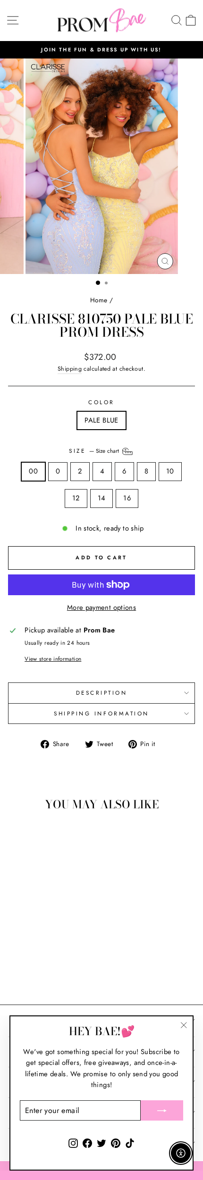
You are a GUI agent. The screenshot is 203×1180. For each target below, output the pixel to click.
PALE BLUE (101, 420)
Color (101, 402)
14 (102, 498)
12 (76, 498)
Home (98, 300)
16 (127, 498)
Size (95, 451)
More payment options (101, 607)
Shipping (70, 369)
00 (33, 471)
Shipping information (101, 713)
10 (170, 471)
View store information (53, 659)
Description (101, 693)
